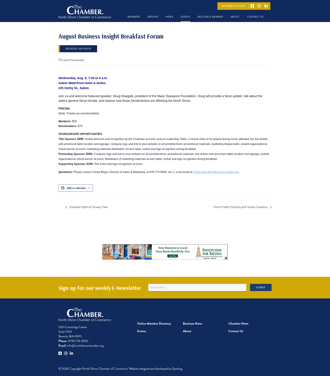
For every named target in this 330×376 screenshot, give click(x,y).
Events (185, 17)
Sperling (177, 368)
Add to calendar (76, 188)
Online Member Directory (154, 323)
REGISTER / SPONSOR (78, 49)
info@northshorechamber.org (80, 345)
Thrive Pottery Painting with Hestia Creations (240, 207)
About (235, 17)
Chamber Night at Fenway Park (88, 207)
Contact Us (255, 17)
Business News (192, 323)
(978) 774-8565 (73, 341)
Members (134, 17)
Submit (260, 287)
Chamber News (238, 323)
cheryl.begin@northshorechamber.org (216, 172)
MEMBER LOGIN (233, 6)
